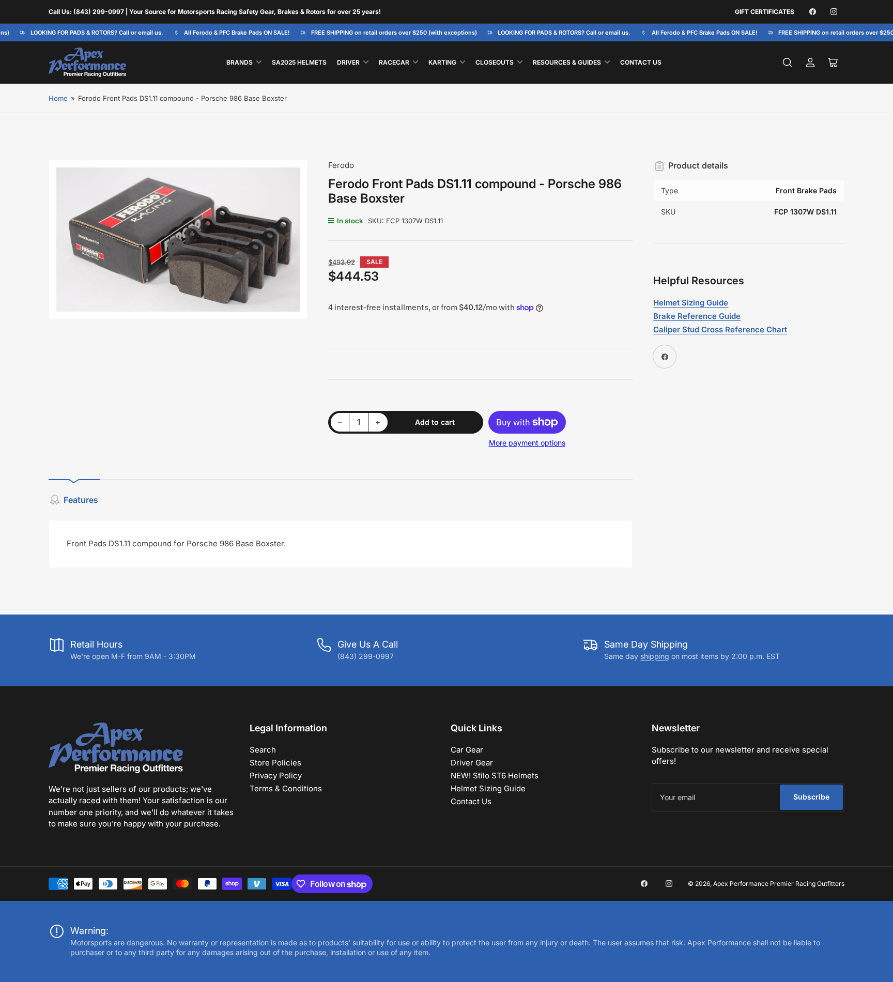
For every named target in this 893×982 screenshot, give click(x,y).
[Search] (787, 62)
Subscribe (811, 796)
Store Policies (275, 763)
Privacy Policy (276, 775)
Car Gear (467, 750)
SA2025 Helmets (299, 62)
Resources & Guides (567, 62)
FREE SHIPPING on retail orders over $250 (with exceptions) (387, 32)
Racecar (394, 62)
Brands (239, 62)
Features (81, 500)
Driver (348, 62)
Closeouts (494, 62)
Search (263, 750)
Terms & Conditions (286, 788)
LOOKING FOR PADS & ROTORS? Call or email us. (90, 32)
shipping (654, 656)
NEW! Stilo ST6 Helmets (494, 775)
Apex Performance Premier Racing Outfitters (778, 883)
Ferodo (341, 165)
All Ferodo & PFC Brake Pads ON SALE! (231, 32)
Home (58, 98)
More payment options (527, 442)
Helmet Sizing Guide (488, 788)
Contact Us (640, 62)
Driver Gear (472, 763)
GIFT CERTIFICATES (764, 12)
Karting (442, 62)
